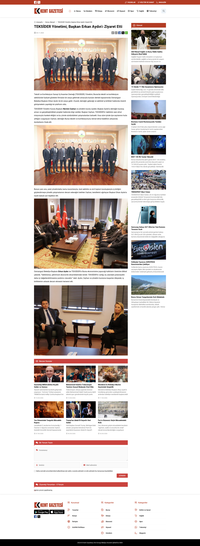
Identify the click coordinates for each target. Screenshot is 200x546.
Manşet (52, 22)
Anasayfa (39, 22)
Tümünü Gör (135, 29)
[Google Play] (41, 513)
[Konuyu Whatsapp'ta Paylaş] (126, 32)
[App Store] (56, 513)
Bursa (47, 22)
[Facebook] (35, 2)
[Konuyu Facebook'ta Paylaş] (119, 32)
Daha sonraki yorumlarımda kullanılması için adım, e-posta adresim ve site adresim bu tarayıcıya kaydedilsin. (74, 471)
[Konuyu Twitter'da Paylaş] (123, 32)
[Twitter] (39, 2)
